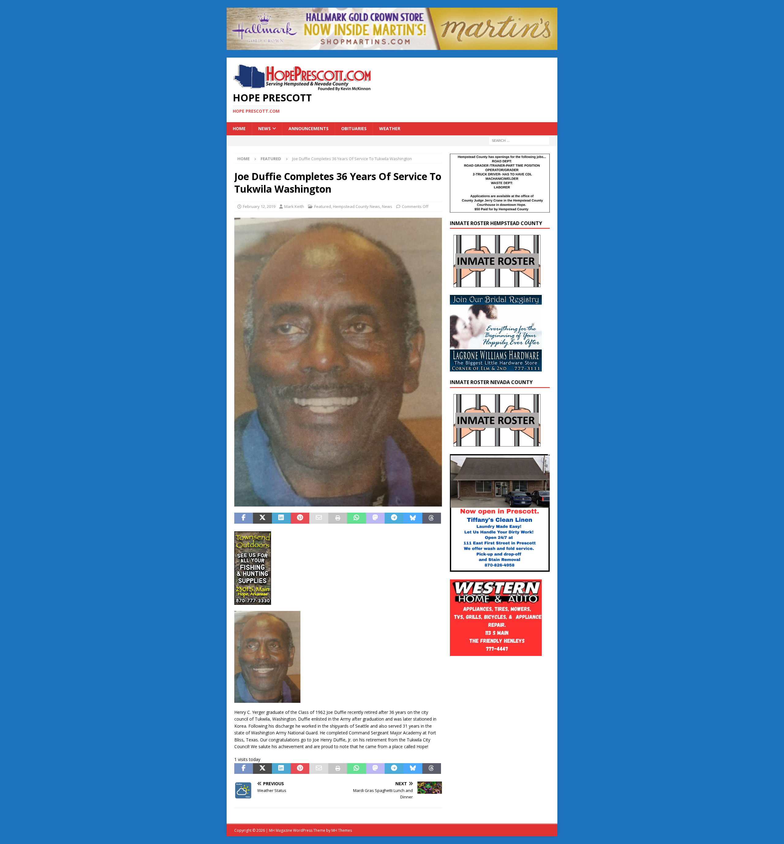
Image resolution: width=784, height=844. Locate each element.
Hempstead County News (356, 206)
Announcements (308, 128)
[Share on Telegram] (394, 518)
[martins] (392, 46)
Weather (389, 128)
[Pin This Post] (300, 518)
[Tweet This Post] (262, 518)
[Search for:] (519, 140)
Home (239, 128)
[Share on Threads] (431, 518)
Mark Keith (294, 206)
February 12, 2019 (259, 206)
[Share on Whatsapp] (356, 518)
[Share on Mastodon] (375, 518)
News (264, 128)
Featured (322, 206)
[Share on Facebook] (243, 518)
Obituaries (354, 128)
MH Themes (341, 830)
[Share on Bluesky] (412, 518)
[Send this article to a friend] (318, 518)
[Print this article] (337, 518)
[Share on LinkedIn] (281, 518)
